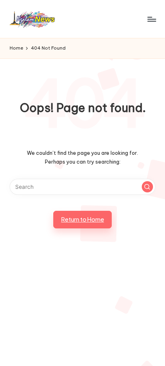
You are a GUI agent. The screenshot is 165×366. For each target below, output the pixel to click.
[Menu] (151, 19)
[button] (147, 186)
